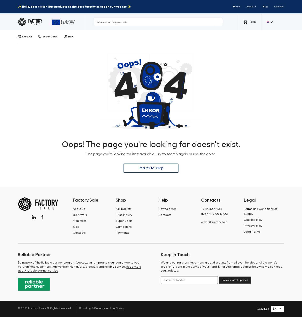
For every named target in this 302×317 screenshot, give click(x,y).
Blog (265, 6)
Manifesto (79, 220)
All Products (123, 209)
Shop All (27, 36)
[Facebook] (42, 217)
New (70, 36)
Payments (122, 232)
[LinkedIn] (33, 217)
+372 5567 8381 (211, 209)
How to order (167, 209)
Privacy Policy (253, 225)
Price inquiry (124, 215)
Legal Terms (252, 231)
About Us (251, 6)
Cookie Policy (253, 219)
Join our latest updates (235, 280)
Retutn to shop (151, 168)
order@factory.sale (214, 222)
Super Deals (50, 36)
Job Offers (80, 215)
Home (236, 6)
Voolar (120, 308)
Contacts (279, 6)
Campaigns (124, 226)
